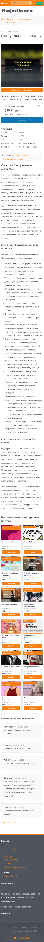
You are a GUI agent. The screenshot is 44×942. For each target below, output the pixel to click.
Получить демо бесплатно (22, 90)
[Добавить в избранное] (39, 106)
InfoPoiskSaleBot (24, 938)
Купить (22, 120)
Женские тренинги (19, 155)
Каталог (39, 3)
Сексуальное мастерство (13, 159)
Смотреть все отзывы (10, 822)
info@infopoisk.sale (9, 876)
